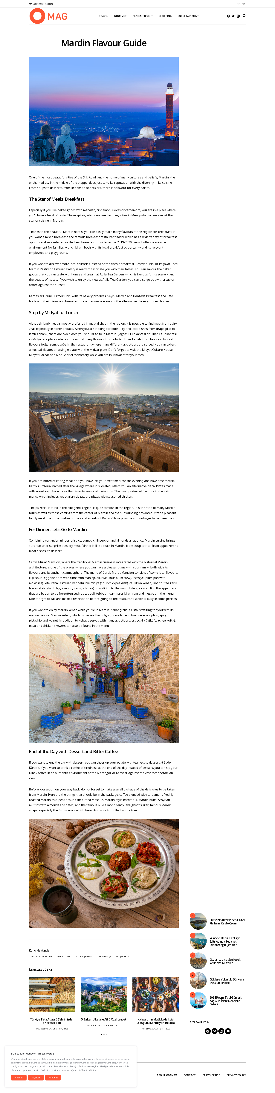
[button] (101, 1034)
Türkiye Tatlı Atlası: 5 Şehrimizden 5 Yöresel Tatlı (52, 1021)
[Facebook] (228, 16)
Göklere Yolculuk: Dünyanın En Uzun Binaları (227, 981)
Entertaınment (188, 16)
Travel (103, 16)
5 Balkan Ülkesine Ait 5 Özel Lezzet (103, 1019)
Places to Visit (143, 16)
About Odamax (167, 1075)
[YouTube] (228, 1031)
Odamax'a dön (42, 4)
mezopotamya (105, 956)
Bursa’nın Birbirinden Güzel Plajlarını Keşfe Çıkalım (227, 921)
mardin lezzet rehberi (42, 956)
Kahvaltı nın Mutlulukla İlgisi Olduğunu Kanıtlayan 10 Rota (156, 1021)
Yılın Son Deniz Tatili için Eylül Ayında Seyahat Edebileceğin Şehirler (225, 941)
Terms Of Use (211, 1075)
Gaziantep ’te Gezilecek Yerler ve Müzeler (225, 961)
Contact (190, 1075)
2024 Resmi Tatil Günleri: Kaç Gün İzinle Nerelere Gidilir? (226, 1000)
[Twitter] (233, 16)
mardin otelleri (64, 956)
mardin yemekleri (85, 956)
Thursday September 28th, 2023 (103, 1025)
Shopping (165, 16)
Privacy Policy (236, 1075)
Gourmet (120, 16)
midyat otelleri (123, 956)
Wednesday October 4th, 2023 (52, 1028)
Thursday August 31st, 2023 (156, 1028)
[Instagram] (238, 16)
